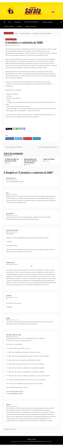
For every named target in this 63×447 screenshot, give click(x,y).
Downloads (18, 22)
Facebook (10, 138)
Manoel (8, 404)
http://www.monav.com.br (16, 391)
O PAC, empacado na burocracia (47, 147)
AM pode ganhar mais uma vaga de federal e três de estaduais (30, 161)
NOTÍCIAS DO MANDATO (31, 22)
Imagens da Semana (30, 26)
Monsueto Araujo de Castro (13, 334)
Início (9, 22)
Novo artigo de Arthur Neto (14, 147)
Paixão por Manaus (47, 22)
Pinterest (28, 138)
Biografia (19, 26)
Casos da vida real (11, 39)
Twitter (19, 138)
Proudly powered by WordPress (20, 441)
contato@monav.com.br (16, 393)
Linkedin (37, 138)
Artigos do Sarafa (9, 26)
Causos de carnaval (48, 159)
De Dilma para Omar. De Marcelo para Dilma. (12, 160)
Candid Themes (48, 441)
